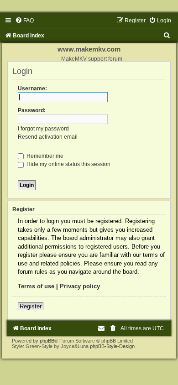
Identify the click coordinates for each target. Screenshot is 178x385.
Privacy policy (80, 286)
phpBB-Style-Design (112, 346)
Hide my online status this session (67, 164)
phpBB (47, 340)
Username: (32, 88)
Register (31, 306)
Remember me (44, 156)
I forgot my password (43, 128)
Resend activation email (48, 137)
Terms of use (36, 286)
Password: (32, 110)
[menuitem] (24, 20)
